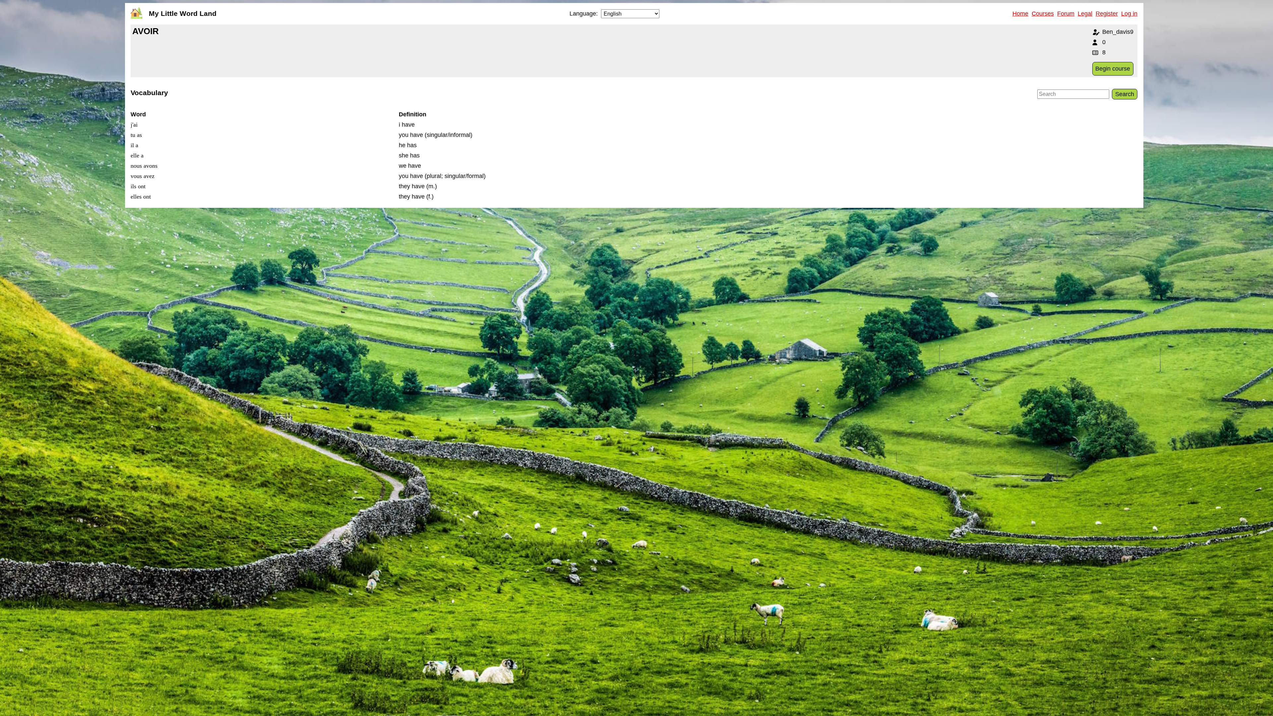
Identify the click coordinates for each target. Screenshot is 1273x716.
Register (1107, 13)
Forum (1065, 13)
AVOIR (145, 31)
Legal (1085, 13)
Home (1020, 13)
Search (1124, 94)
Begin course (1112, 68)
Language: (584, 13)
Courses (1043, 13)
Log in (1129, 13)
